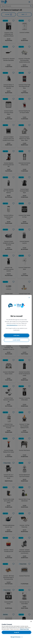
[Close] (29, 297)
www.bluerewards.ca (12, 325)
